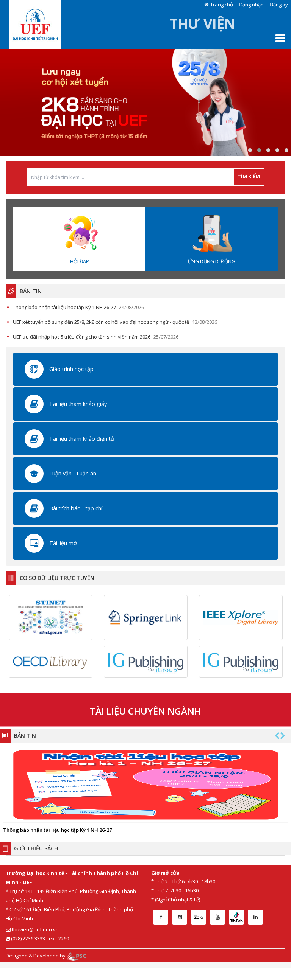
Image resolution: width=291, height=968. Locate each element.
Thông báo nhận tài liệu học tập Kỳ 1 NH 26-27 (64, 307)
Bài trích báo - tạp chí (75, 508)
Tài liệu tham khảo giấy (78, 403)
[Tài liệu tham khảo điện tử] (34, 438)
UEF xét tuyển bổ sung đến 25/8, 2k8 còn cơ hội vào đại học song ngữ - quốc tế (101, 322)
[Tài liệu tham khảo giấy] (34, 403)
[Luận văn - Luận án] (34, 472)
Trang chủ (221, 4)
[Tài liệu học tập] (34, 368)
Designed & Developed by (36, 955)
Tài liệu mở (63, 543)
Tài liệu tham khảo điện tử (81, 438)
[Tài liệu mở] (34, 542)
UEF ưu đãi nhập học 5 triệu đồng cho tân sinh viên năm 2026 (81, 336)
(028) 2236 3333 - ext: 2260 (39, 938)
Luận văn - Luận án (72, 473)
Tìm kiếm (249, 176)
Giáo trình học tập (71, 369)
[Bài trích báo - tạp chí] (34, 507)
